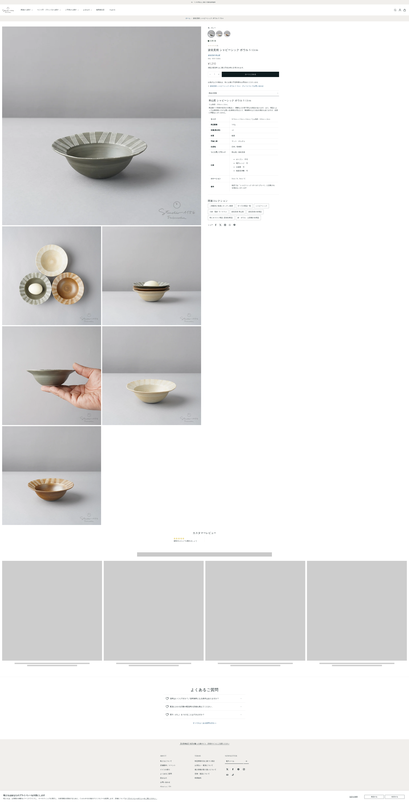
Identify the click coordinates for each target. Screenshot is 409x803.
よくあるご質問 (166, 774)
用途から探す (26, 10)
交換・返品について (202, 774)
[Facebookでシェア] (215, 225)
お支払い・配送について (204, 765)
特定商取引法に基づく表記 (205, 761)
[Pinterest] (238, 769)
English (112, 10)
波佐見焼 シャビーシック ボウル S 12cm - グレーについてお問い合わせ (237, 86)
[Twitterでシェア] (220, 225)
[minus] (210, 74)
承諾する (374, 797)
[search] (395, 10)
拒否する (395, 797)
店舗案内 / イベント (168, 765)
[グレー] (211, 33)
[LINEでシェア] (234, 225)
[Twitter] (227, 769)
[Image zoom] (101, 125)
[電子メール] (227, 774)
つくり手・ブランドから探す (48, 10)
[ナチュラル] (219, 33)
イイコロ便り (165, 769)
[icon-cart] (404, 10)
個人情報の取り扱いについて (205, 769)
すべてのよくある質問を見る (204, 723)
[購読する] (246, 761)
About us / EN (165, 786)
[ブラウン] (227, 33)
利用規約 (198, 778)
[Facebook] (232, 769)
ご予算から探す (71, 10)
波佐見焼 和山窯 (214, 55)
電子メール (230, 761)
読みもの (163, 778)
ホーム (188, 18)
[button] (250, 74)
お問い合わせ (165, 782)
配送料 (215, 67)
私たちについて (166, 761)
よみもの (86, 10)
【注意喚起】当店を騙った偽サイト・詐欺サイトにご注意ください (204, 743)
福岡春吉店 (100, 10)
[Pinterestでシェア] (225, 225)
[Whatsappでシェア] (229, 225)
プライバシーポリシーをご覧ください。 (142, 798)
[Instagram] (244, 769)
